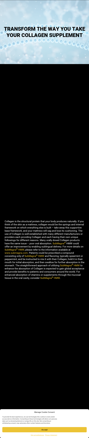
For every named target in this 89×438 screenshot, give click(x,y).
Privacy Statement (51, 435)
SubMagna (59, 243)
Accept (44, 430)
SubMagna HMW (14, 249)
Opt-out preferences (37, 435)
